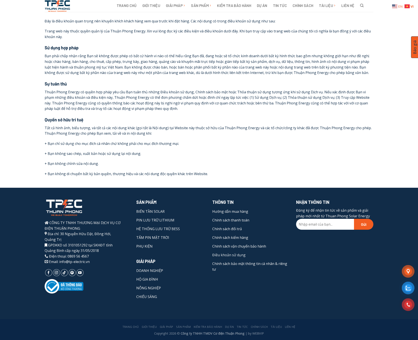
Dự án (262, 5)
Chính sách (303, 5)
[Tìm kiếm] (362, 5)
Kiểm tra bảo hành (234, 5)
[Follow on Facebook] (48, 272)
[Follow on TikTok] (64, 272)
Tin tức (280, 5)
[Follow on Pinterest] (72, 272)
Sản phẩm (200, 5)
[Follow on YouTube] (80, 272)
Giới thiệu (151, 5)
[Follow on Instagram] (56, 272)
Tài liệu (326, 5)
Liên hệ (347, 5)
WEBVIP (258, 333)
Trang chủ (127, 5)
